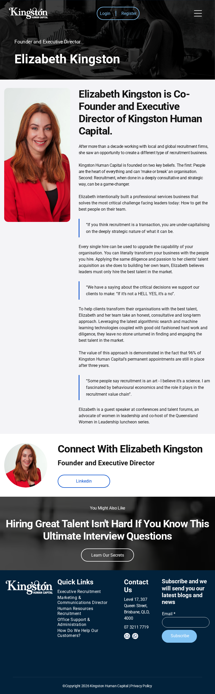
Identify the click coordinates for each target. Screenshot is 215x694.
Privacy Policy (141, 686)
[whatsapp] (135, 636)
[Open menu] (198, 13)
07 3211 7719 (136, 627)
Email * (168, 613)
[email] (127, 636)
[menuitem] (86, 592)
